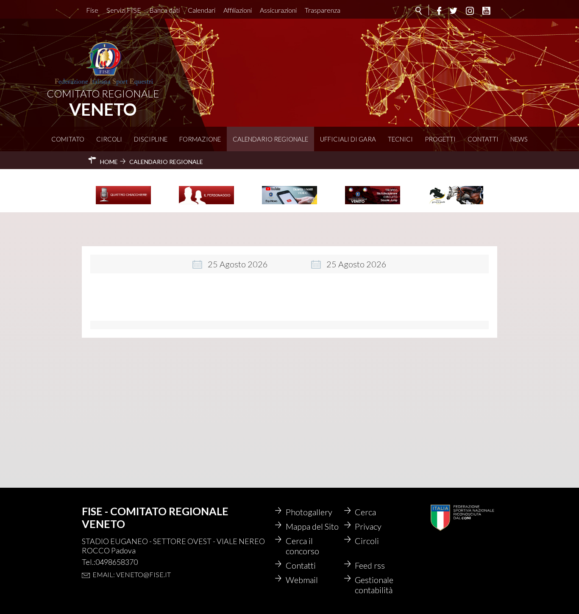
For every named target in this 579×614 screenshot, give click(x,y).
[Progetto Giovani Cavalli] (455, 203)
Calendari (201, 10)
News (519, 139)
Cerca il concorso (302, 546)
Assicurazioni (278, 10)
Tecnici (400, 139)
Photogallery (309, 512)
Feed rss (370, 565)
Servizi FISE (123, 10)
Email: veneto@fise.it (131, 574)
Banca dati (164, 10)
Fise (92, 10)
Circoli (109, 139)
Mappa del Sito (312, 526)
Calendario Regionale (270, 139)
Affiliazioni (237, 10)
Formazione (200, 139)
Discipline (150, 139)
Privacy (368, 526)
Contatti (483, 139)
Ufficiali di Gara (348, 139)
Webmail (302, 580)
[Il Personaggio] (206, 203)
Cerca (365, 512)
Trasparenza (322, 10)
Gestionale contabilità (374, 585)
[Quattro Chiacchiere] (123, 203)
